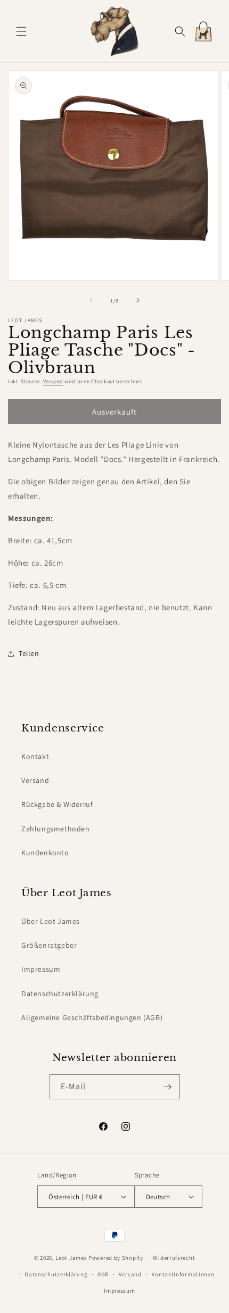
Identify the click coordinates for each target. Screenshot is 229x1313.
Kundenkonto (45, 852)
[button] (21, 31)
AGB (103, 1274)
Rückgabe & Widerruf (57, 804)
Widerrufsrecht (174, 1257)
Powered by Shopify (115, 1257)
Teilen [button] (29, 653)
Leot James (71, 1257)
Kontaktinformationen (182, 1274)
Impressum (40, 969)
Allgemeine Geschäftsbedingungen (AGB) (91, 1017)
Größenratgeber (49, 945)
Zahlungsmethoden (55, 829)
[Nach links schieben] (91, 300)
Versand (53, 381)
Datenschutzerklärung (60, 993)
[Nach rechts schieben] (138, 300)
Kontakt (35, 756)
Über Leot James (50, 921)
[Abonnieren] (167, 1086)
